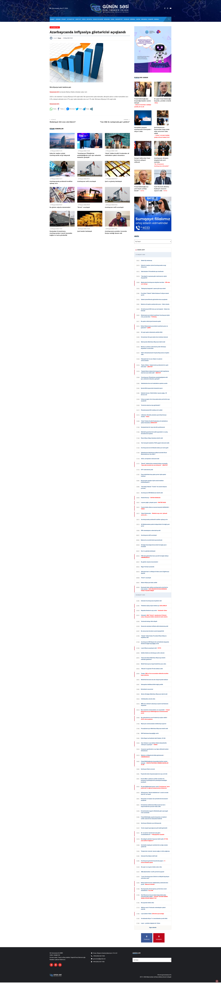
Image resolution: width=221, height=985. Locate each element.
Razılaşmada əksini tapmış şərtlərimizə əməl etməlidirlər (154, 889)
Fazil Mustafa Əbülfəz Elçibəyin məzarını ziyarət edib (161, 189)
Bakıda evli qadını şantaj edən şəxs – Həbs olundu (155, 304)
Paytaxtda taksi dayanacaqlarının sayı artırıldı (154, 774)
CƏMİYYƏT (78, 19)
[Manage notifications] (217, 981)
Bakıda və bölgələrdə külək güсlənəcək (152, 756)
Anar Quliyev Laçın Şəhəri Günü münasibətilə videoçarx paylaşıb (154, 743)
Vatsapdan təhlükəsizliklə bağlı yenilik (152, 684)
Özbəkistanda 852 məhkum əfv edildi (151, 410)
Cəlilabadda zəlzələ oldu (148, 699)
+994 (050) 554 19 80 (99, 956)
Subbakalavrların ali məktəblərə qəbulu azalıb (154, 383)
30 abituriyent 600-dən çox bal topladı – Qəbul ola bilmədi (155, 309)
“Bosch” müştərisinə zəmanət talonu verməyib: (154, 464)
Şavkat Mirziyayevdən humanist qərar (152, 388)
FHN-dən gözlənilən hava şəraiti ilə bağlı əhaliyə (155, 556)
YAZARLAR (126, 19)
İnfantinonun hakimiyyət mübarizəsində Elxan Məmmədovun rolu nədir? (154, 453)
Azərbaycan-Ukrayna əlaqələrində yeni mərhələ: (161, 162)
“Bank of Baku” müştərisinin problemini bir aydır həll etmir (154, 365)
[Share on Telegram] (86, 109)
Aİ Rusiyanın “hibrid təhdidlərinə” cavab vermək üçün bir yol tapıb (154, 793)
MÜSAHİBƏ (107, 19)
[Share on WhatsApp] (53, 109)
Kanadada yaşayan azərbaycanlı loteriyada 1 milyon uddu (142, 129)
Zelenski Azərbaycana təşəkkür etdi (151, 600)
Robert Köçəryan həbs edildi (149, 582)
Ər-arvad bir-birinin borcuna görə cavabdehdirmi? (152, 833)
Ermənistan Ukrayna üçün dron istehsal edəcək (154, 337)
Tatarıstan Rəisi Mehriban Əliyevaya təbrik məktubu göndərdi (153, 658)
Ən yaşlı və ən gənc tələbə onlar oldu (151, 867)
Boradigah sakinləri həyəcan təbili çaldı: (154, 839)
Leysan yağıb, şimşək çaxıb (153, 502)
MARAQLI (156, 19)
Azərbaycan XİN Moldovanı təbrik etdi (152, 492)
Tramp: (154, 674)
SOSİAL (112, 19)
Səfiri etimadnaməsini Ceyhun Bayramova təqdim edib (155, 353)
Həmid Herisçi (150, 497)
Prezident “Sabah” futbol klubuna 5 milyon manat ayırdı (155, 294)
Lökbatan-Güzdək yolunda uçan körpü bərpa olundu (153, 415)
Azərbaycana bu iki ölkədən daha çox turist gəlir (155, 447)
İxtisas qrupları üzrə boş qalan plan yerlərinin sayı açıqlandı (155, 400)
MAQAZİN (150, 19)
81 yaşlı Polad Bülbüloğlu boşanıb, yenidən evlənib (162, 101)
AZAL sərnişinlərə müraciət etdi (150, 458)
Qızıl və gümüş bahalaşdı (113, 181)
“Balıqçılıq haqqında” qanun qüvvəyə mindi (153, 288)
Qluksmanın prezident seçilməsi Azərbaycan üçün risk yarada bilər (155, 316)
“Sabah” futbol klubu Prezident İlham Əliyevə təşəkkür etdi (154, 636)
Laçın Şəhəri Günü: (152, 913)
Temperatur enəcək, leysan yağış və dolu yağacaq (155, 851)
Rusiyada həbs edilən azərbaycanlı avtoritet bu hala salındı (154, 589)
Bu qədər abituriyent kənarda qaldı (151, 321)
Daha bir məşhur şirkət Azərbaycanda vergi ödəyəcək (153, 266)
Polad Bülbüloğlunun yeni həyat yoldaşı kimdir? (141, 189)
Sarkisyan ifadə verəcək (148, 769)
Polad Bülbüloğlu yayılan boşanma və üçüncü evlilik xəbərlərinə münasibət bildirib (154, 817)
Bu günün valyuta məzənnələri (60, 207)
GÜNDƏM (58, 19)
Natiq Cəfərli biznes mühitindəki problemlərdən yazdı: (154, 883)
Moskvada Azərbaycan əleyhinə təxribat (155, 283)
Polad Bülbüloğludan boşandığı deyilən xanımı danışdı (142, 102)
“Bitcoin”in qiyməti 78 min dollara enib (152, 668)
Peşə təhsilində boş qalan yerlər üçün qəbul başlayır (153, 475)
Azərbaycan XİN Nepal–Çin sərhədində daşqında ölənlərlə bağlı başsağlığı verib (155, 642)
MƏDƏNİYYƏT (119, 19)
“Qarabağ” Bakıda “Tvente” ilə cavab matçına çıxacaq (154, 487)
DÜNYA (84, 19)
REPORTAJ (89, 19)
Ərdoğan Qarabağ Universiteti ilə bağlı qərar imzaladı (154, 545)
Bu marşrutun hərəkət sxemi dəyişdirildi (152, 631)
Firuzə (59, 38)
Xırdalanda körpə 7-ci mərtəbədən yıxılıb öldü (154, 918)
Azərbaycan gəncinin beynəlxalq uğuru (153, 861)
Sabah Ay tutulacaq (146, 260)
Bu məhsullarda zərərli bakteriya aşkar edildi (154, 718)
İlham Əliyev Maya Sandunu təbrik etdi (152, 438)
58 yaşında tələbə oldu (147, 902)
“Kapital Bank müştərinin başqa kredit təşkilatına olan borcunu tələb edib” (155, 372)
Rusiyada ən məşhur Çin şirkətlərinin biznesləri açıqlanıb (154, 799)
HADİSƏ (138, 19)
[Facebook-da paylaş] (60, 109)
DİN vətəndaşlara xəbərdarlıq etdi (150, 530)
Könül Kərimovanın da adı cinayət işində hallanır (154, 679)
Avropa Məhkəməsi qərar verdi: (155, 787)
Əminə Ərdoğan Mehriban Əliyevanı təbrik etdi (154, 694)
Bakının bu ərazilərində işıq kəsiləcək (151, 540)
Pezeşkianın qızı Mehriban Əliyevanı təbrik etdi (154, 728)
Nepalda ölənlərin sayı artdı (154, 610)
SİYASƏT (63, 19)
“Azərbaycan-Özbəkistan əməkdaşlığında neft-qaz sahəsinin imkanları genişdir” (89, 155)
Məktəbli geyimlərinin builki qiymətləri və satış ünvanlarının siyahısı (154, 432)
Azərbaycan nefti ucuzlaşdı (86, 181)
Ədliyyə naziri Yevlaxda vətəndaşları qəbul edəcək (153, 908)
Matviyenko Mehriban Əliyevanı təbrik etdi (153, 342)
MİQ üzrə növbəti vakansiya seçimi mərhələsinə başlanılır (154, 704)
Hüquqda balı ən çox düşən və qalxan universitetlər (151, 359)
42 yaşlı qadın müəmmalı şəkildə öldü (151, 332)
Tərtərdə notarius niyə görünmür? (150, 405)
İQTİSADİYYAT (70, 19)
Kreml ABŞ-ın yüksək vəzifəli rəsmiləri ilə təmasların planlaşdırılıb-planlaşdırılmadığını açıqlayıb (154, 780)
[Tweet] (79, 109)
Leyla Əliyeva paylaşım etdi (151, 648)
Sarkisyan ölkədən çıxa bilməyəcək (151, 823)
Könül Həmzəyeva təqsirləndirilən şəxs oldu (153, 664)
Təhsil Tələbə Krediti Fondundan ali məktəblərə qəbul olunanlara (154, 421)
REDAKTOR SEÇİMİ (98, 19)
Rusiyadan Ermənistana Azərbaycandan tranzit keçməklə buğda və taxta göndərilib (61, 233)
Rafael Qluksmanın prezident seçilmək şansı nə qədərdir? (154, 326)
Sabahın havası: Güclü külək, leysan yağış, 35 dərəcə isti (154, 393)
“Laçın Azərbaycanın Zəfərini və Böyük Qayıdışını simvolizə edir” (155, 877)
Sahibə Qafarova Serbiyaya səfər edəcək (152, 653)
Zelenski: (154, 616)
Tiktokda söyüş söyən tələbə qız (154, 605)
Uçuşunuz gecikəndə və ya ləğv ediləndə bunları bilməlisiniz (155, 749)
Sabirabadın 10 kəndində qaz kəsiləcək (152, 271)
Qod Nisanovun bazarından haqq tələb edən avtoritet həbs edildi (162, 132)
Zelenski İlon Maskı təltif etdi (149, 856)
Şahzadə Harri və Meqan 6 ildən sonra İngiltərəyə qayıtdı (155, 572)
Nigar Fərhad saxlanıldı (147, 566)
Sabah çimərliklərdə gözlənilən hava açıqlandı (154, 299)
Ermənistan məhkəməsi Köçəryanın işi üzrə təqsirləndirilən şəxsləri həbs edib (153, 805)
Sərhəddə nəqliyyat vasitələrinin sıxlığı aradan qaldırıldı (154, 845)
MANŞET (52, 19)
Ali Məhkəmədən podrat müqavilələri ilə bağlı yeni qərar (155, 525)
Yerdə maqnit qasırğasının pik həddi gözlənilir (154, 828)
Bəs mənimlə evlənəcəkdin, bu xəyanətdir (155, 711)
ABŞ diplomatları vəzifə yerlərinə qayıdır (152, 871)
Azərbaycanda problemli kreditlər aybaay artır (154, 519)
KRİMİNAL (132, 19)
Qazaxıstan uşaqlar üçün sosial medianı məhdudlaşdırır (152, 481)
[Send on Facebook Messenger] (70, 109)
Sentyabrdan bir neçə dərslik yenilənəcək (153, 427)
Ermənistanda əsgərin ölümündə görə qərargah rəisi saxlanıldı (154, 811)
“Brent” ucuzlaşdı (83, 207)
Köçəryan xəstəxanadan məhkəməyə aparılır (153, 723)
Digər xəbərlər (152, 927)
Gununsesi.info (54, 92)
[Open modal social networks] (91, 109)
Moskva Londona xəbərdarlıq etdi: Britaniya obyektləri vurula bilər (153, 347)
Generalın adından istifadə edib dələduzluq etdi (154, 626)
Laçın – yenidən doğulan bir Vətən (150, 923)
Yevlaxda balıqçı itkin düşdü (149, 621)
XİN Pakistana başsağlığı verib (150, 733)
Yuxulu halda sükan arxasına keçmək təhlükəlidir (155, 508)
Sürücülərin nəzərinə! (147, 689)
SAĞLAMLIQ (144, 19)
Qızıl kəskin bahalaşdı (84, 231)
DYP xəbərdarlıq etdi (147, 469)
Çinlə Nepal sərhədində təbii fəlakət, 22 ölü (153, 738)
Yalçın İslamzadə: (154, 514)
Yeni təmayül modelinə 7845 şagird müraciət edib (155, 443)
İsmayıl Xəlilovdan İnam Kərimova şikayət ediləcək (142, 160)
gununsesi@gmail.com (99, 959)
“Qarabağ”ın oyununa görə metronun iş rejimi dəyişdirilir (154, 277)
